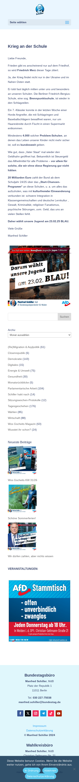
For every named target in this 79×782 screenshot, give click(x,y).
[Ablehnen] (74, 769)
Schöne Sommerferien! (22, 518)
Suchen (64, 316)
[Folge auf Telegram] (43, 713)
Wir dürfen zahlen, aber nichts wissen (30, 556)
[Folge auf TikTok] (51, 713)
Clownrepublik (16, 352)
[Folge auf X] (28, 713)
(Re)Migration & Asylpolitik (24, 347)
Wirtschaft (14, 417)
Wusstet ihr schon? (19, 429)
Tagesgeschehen (18, 406)
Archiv (11, 329)
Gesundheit (15, 376)
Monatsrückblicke (18, 382)
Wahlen (12, 412)
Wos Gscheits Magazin (22, 423)
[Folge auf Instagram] (36, 713)
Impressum (39, 725)
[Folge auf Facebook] (20, 713)
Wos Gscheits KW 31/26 (22, 480)
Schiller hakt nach (18, 394)
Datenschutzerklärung (39, 730)
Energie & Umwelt (19, 370)
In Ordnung (32, 770)
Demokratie (15, 358)
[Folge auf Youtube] (59, 713)
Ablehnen (50, 770)
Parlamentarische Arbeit (22, 388)
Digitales (13, 364)
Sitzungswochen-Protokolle (24, 400)
